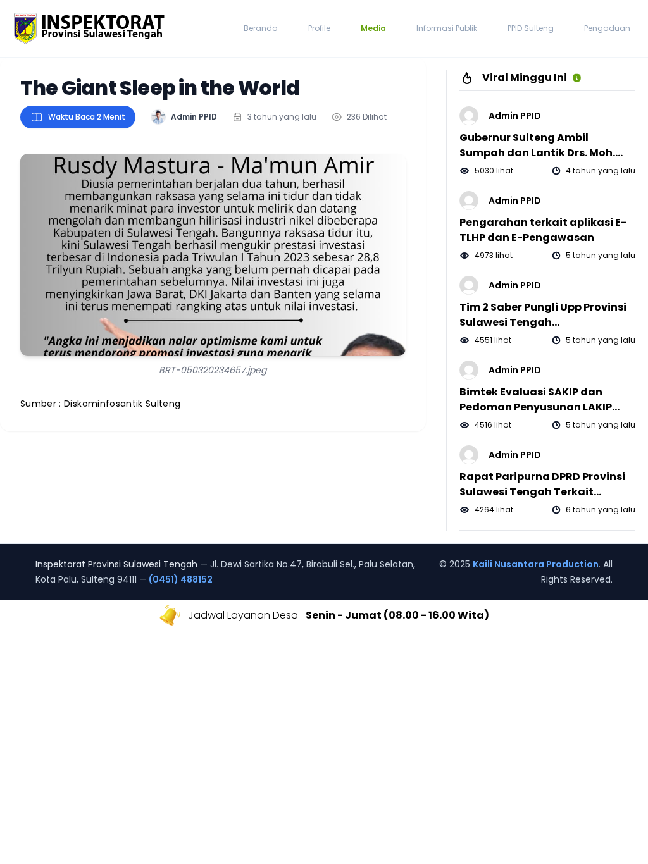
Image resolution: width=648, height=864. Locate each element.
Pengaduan (607, 28)
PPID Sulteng (531, 28)
